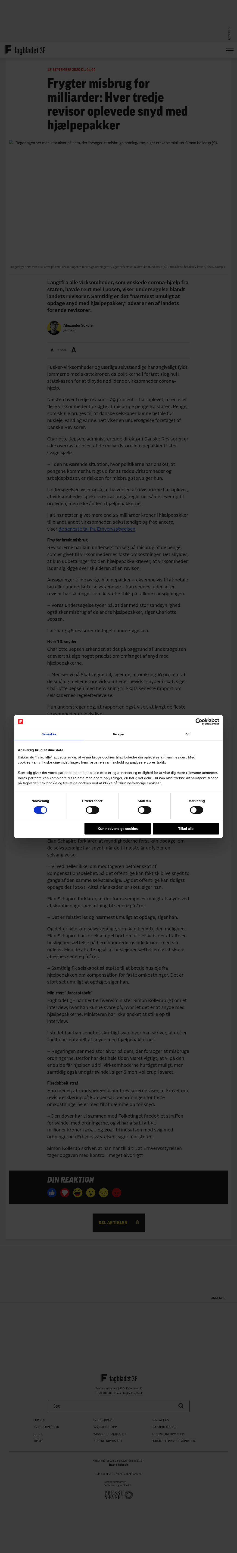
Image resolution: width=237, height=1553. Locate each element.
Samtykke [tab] (49, 734)
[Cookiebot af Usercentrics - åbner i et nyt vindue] (199, 721)
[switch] (92, 810)
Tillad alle (185, 829)
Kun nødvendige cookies (118, 829)
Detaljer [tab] (118, 734)
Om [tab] (187, 734)
